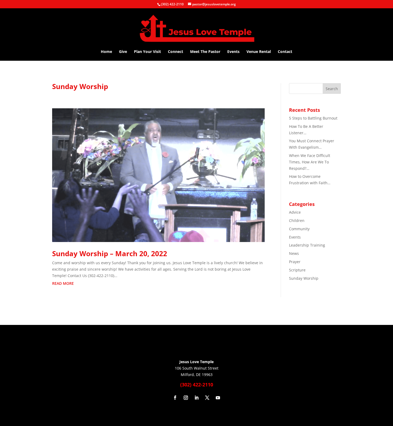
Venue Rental (258, 52)
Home (106, 52)
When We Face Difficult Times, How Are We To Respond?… (309, 162)
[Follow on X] (207, 397)
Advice (295, 212)
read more (63, 283)
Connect (175, 52)
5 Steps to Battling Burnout (313, 118)
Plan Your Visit (147, 52)
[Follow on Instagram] (186, 397)
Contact (285, 52)
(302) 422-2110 (172, 4)
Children (297, 220)
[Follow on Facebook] (175, 397)
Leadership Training (307, 245)
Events (233, 52)
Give (123, 52)
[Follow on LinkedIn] (196, 397)
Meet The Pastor (205, 52)
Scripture (297, 270)
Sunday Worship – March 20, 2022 (109, 253)
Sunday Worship (303, 278)
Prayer (294, 261)
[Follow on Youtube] (218, 397)
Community (299, 228)
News (294, 253)
